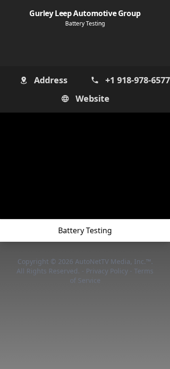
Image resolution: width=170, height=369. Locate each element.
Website (92, 98)
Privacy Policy (108, 270)
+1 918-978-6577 (133, 80)
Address (51, 80)
